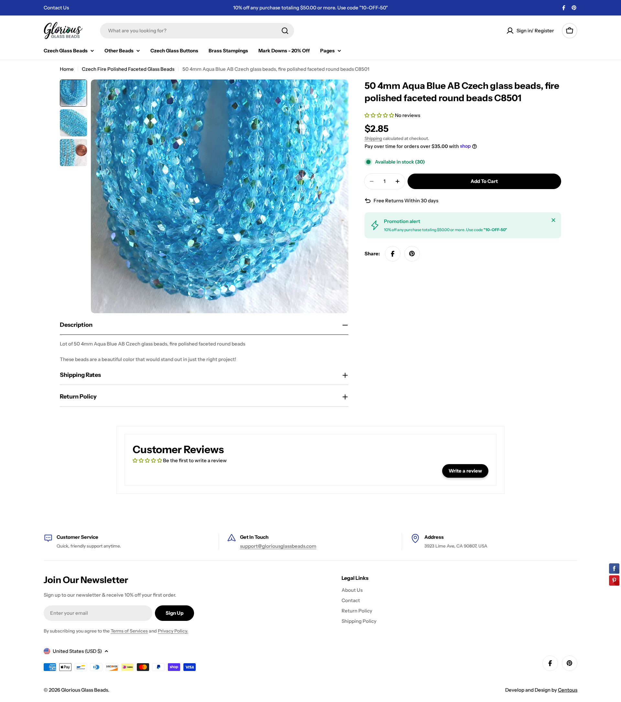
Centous (567, 690)
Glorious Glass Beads (84, 690)
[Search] (285, 31)
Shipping (373, 138)
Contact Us (56, 8)
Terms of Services (129, 631)
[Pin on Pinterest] (412, 253)
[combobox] (197, 30)
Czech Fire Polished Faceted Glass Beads (128, 69)
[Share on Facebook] (392, 253)
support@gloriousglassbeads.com (278, 546)
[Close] (553, 220)
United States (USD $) (77, 651)
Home (67, 69)
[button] (380, 115)
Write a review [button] (465, 471)
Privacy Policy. (173, 631)
